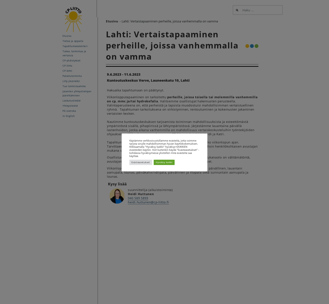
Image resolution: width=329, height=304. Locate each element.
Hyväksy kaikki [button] (164, 162)
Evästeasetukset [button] (140, 162)
